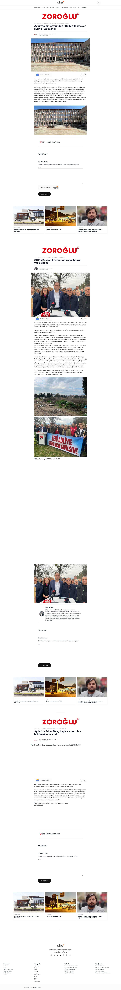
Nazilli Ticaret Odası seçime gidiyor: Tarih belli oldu (26, 230)
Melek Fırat (41, 268)
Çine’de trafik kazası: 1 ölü (53, 229)
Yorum (39, 167)
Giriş (35, 23)
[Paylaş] (81, 74)
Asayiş (38, 728)
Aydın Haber (40, 23)
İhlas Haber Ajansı (42, 33)
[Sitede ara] (98, 2)
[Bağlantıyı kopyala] (85, 74)
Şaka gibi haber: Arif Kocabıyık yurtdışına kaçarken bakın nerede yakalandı (90, 230)
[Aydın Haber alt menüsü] (40, 7)
